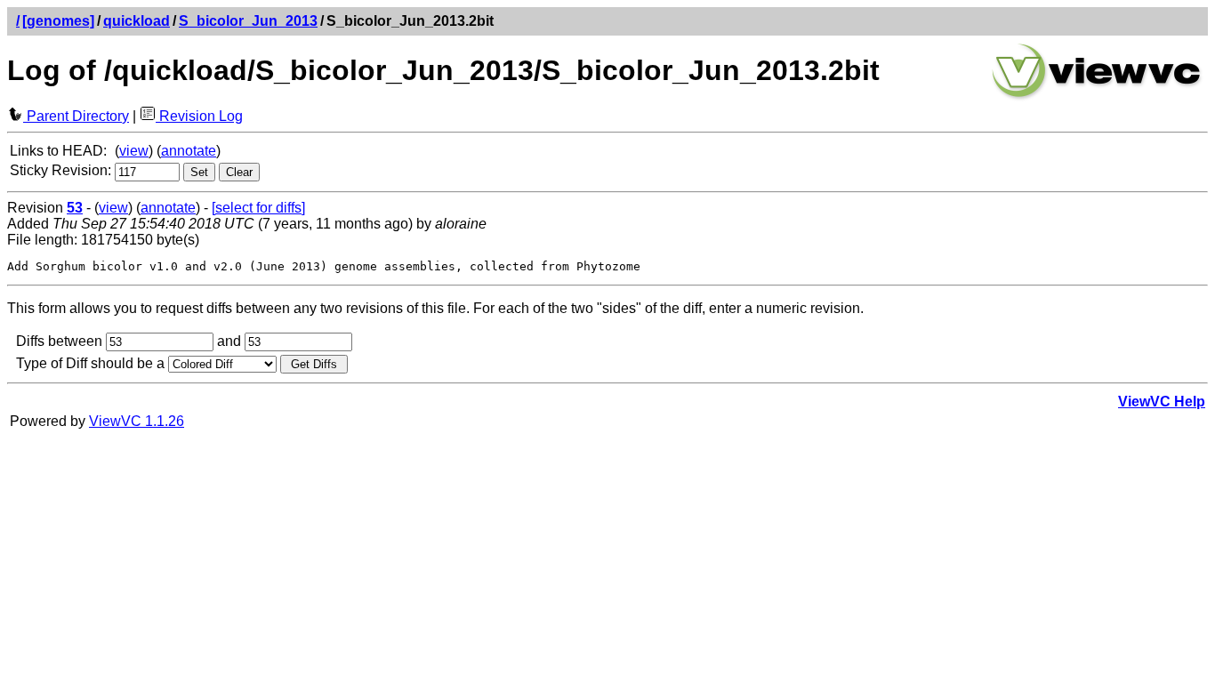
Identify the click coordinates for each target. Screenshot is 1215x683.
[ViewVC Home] (1096, 97)
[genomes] (58, 20)
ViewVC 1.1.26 (136, 421)
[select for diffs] (258, 207)
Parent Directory (76, 116)
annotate (188, 150)
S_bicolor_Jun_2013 (248, 20)
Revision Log (199, 116)
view (134, 150)
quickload (136, 20)
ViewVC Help (1161, 401)
